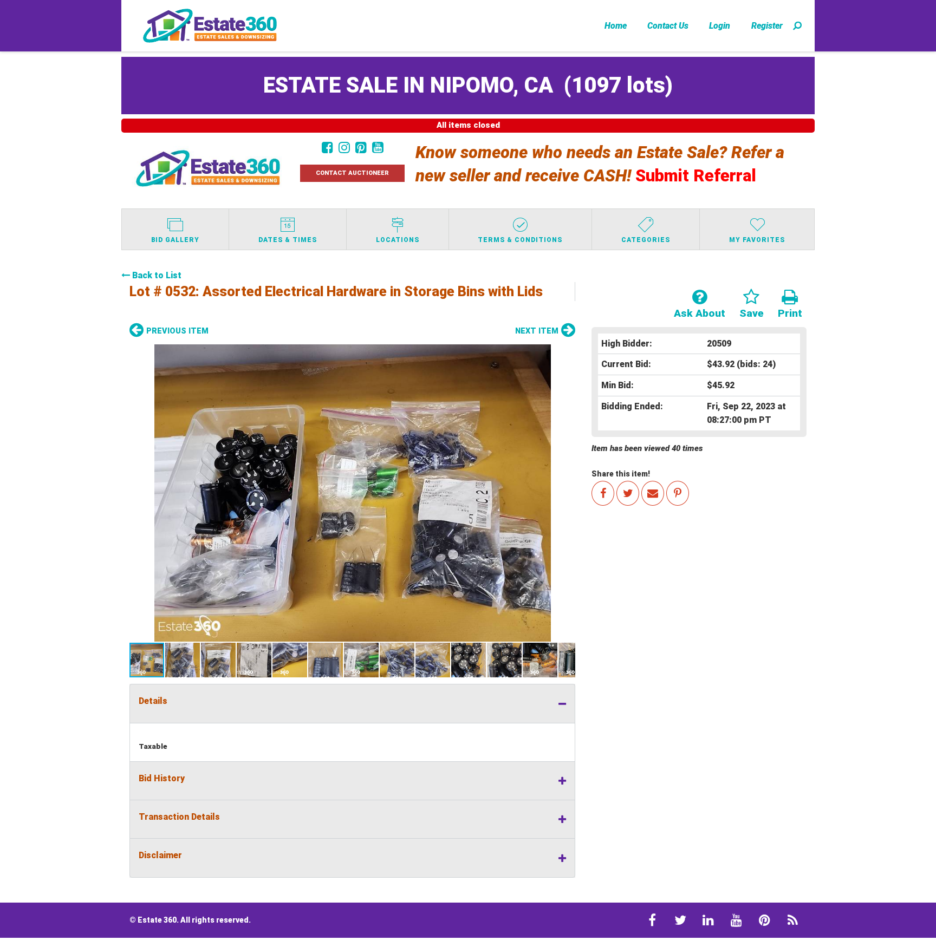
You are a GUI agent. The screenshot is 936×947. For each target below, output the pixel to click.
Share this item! (621, 473)
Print (790, 313)
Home (615, 26)
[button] (352, 493)
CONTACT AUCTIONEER (352, 173)
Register (767, 26)
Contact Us (667, 26)
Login (719, 26)
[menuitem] (615, 25)
